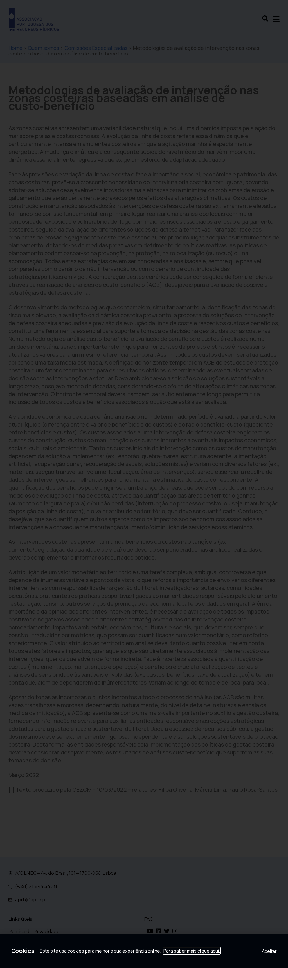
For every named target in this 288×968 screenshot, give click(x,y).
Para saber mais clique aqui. (191, 951)
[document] (144, 484)
